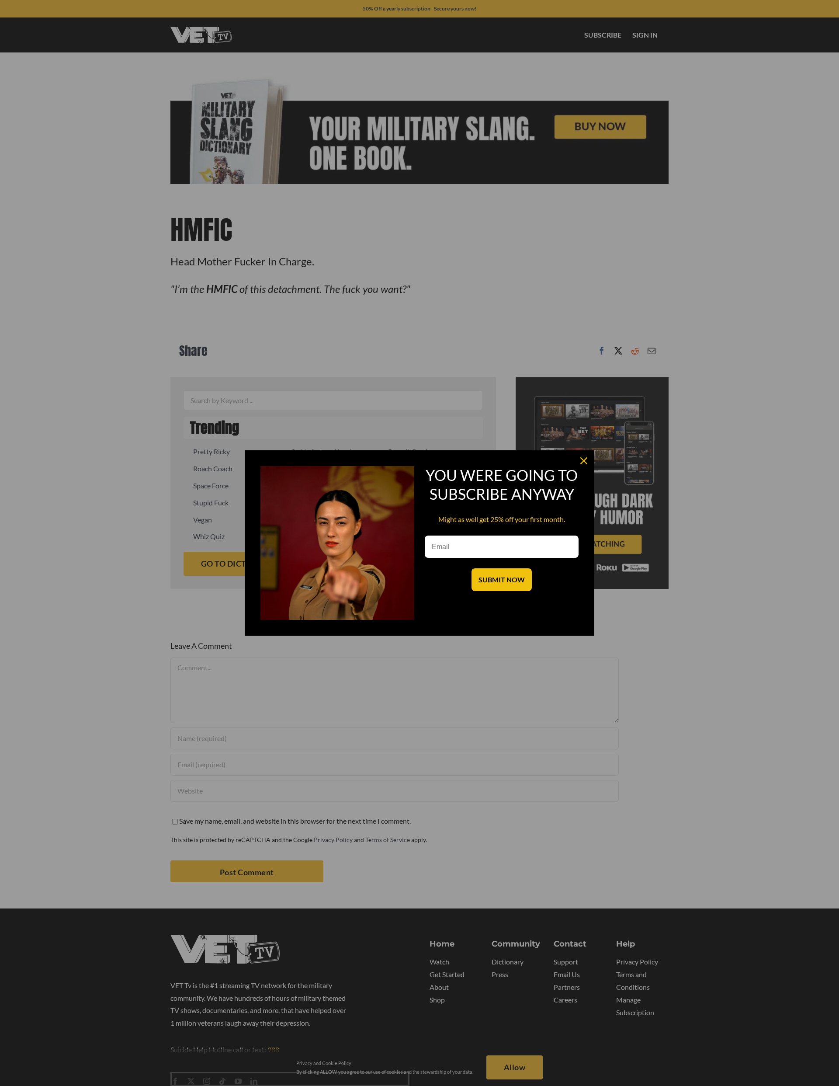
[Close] (583, 460)
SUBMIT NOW (501, 579)
